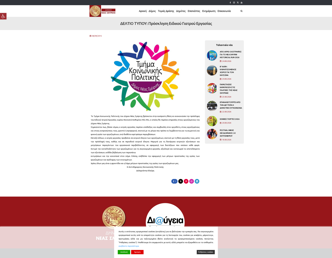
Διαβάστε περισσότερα (129, 246)
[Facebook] (230, 2)
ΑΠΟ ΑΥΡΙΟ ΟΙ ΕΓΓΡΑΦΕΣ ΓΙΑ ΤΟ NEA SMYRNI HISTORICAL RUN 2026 (230, 54)
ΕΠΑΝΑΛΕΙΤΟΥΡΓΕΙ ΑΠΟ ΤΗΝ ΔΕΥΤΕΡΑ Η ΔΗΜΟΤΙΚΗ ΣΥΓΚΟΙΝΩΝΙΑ (231, 105)
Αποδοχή (124, 252)
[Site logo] (102, 11)
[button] (3, 16)
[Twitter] (238, 2)
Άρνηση (137, 252)
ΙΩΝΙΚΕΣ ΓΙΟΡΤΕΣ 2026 (229, 119)
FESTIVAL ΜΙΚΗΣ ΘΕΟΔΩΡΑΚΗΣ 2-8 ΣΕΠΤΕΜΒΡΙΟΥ (228, 133)
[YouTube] (241, 2)
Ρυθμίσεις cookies (205, 252)
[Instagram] (234, 2)
